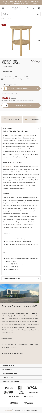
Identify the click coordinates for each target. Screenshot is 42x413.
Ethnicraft (25, 135)
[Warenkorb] (39, 9)
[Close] (40, 2)
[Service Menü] (28, 9)
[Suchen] (38, 14)
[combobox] (18, 14)
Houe (5, 4)
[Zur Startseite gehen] (15, 9)
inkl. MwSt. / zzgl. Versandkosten (25, 100)
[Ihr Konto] (33, 9)
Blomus (23, 4)
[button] (21, 128)
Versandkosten (9, 410)
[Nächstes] (39, 41)
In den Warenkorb (24, 105)
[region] (21, 41)
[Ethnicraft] (36, 61)
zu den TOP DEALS (9, 2)
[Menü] (2, 9)
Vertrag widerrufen (9, 373)
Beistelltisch (8, 166)
